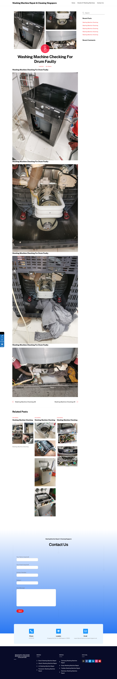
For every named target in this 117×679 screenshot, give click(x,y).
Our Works (48, 66)
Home (73, 3)
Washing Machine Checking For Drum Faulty (45, 59)
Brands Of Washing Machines (86, 3)
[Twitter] (90, 661)
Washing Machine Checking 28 (25, 402)
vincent (41, 66)
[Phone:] (31, 631)
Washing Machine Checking (22, 420)
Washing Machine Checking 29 (65, 402)
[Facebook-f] (86, 661)
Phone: (31, 636)
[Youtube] (99, 661)
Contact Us (100, 3)
